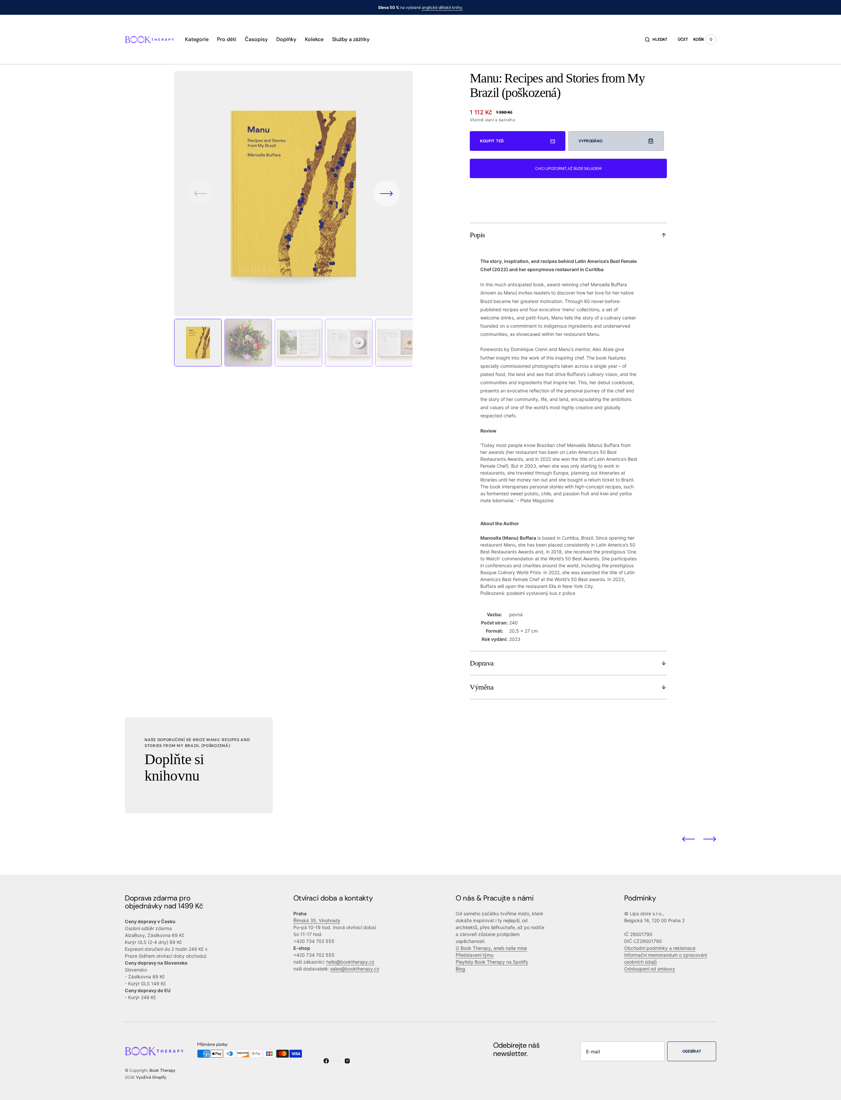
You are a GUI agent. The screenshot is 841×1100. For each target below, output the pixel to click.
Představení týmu (474, 955)
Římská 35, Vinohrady (316, 920)
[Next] (709, 839)
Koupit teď (492, 141)
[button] (656, 39)
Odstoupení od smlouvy (649, 968)
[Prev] (688, 839)
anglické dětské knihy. (442, 7)
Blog (460, 968)
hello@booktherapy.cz (350, 962)
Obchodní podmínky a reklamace (659, 948)
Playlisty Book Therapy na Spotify (492, 962)
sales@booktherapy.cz (354, 968)
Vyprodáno (590, 141)
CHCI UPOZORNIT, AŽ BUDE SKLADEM (568, 168)
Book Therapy (162, 1070)
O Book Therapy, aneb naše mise (491, 948)
